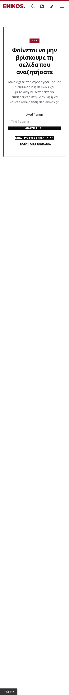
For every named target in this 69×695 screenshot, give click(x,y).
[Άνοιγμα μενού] (62, 6)
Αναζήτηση (34, 114)
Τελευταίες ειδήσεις (34, 143)
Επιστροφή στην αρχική (34, 137)
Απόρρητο (9, 691)
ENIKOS (14, 6)
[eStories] (51, 6)
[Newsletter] (42, 6)
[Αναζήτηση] (33, 6)
